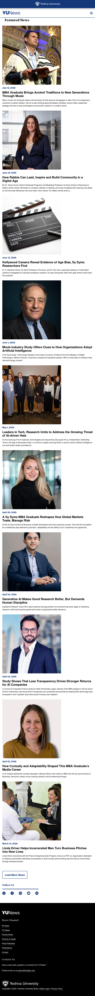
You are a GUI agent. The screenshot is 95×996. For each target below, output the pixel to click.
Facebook (12, 893)
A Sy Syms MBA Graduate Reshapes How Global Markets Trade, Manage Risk (42, 518)
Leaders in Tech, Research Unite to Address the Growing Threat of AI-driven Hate (47, 434)
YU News (6, 930)
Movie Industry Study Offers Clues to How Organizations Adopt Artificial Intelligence (47, 349)
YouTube (28, 893)
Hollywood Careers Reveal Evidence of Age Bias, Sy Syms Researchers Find (43, 264)
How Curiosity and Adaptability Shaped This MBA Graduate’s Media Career (45, 768)
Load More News (15, 875)
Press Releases (8, 943)
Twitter (4, 893)
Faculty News (7, 934)
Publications (7, 947)
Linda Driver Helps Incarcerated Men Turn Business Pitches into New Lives (44, 850)
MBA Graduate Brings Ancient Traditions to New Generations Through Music (45, 94)
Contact (5, 952)
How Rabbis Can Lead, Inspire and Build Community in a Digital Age (42, 179)
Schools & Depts (9, 939)
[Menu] (91, 13)
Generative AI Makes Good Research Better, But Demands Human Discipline (43, 601)
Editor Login (45, 988)
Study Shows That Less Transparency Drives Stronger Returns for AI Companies (46, 683)
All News (5, 925)
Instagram (20, 893)
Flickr (36, 893)
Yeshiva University (47, 4)
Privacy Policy (57, 988)
